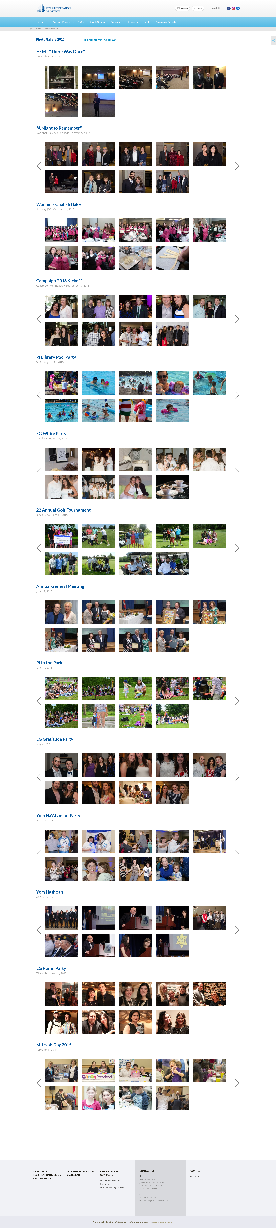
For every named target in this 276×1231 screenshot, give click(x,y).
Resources (105, 1184)
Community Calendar (166, 22)
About (42, 22)
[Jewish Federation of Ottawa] (54, 8)
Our (116, 22)
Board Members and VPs (111, 1180)
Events (38, 29)
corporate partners (162, 1222)
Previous (39, 166)
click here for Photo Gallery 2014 (100, 40)
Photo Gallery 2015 (51, 29)
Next (237, 166)
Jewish (97, 22)
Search (214, 8)
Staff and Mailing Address (112, 1187)
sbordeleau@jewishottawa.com (153, 1200)
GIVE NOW (198, 8)
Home (31, 29)
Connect (184, 8)
